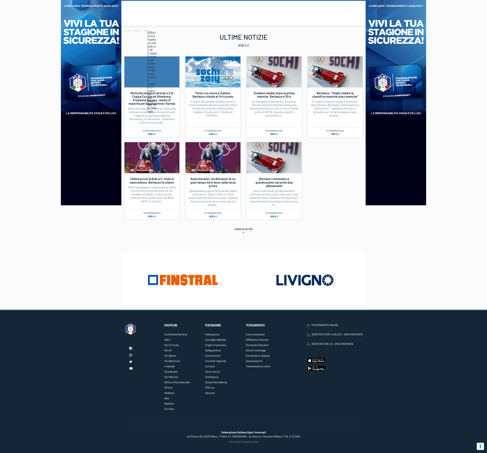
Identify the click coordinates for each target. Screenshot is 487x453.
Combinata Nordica (175, 334)
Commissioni (213, 355)
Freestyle (169, 366)
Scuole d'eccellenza (216, 382)
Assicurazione (254, 361)
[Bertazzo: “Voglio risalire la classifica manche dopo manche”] (335, 71)
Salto (167, 339)
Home (127, 30)
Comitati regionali (215, 361)
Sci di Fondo (171, 345)
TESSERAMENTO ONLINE (324, 325)
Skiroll (168, 350)
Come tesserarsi (255, 334)
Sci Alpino (170, 355)
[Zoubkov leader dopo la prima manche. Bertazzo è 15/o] (274, 71)
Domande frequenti (257, 345)
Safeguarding (212, 350)
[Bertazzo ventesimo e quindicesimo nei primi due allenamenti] (274, 157)
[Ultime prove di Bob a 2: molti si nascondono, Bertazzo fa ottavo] (151, 157)
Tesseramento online (258, 366)
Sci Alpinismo (172, 361)
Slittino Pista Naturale (177, 382)
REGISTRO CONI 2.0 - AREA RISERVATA (332, 343)
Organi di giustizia (215, 345)
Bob (166, 398)
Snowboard (171, 371)
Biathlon (169, 403)
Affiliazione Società (257, 339)
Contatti (210, 366)
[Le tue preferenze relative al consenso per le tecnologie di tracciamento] (480, 446)
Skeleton (169, 392)
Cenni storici (212, 371)
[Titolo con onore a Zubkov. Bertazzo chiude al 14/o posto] (212, 71)
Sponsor (210, 392)
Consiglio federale (215, 339)
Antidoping (211, 376)
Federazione (212, 334)
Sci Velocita (171, 376)
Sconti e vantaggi (256, 350)
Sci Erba (169, 408)
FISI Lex (209, 387)
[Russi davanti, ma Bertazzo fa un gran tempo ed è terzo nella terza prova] (212, 157)
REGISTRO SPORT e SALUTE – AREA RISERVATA (337, 334)
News (146, 30)
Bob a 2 (137, 30)
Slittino (168, 387)
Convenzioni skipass (258, 355)
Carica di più (243, 229)
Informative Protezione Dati (243, 441)
